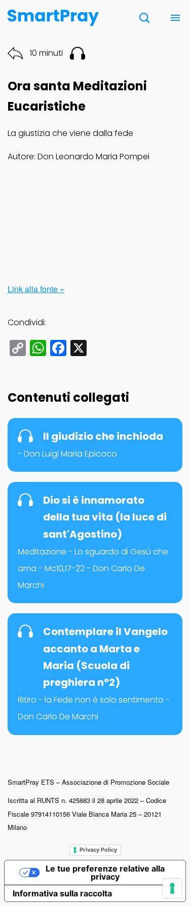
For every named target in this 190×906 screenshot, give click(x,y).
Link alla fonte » (36, 289)
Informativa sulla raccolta (62, 893)
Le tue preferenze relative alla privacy (105, 872)
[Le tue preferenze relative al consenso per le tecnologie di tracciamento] (172, 888)
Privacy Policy (98, 849)
